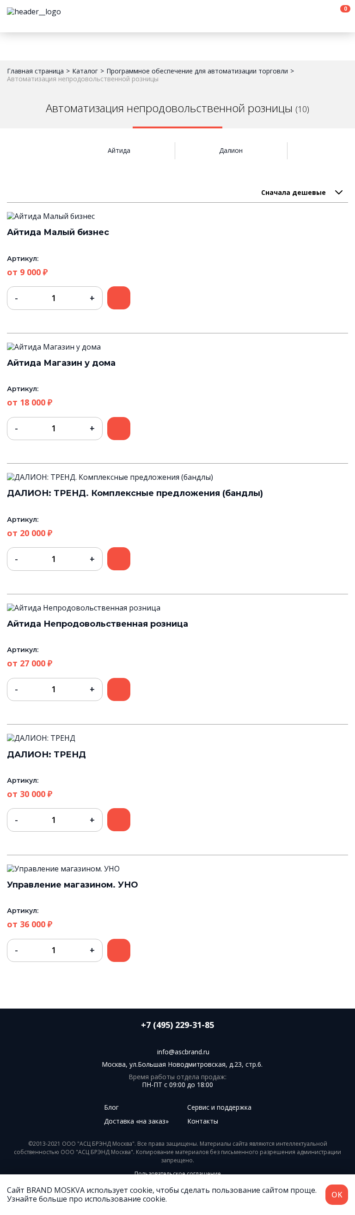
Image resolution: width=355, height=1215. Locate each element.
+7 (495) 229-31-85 (177, 1025)
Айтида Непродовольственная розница (97, 624)
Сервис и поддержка (219, 1107)
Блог (111, 1107)
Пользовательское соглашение (178, 1174)
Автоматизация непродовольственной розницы (83, 79)
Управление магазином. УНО (72, 885)
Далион (231, 151)
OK (336, 1195)
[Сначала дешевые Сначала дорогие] (302, 192)
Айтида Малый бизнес (58, 232)
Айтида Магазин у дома (61, 363)
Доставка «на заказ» (136, 1121)
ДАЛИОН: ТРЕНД (46, 755)
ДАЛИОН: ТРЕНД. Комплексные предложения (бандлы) (135, 493)
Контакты (202, 1121)
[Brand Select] (34, 11)
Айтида (119, 151)
